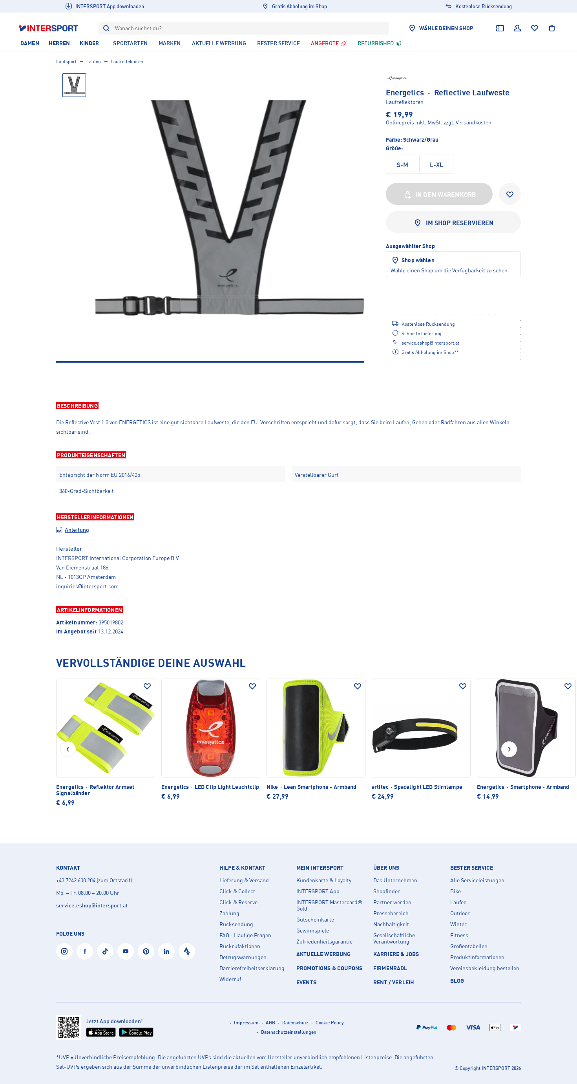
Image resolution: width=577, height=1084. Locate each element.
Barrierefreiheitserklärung (252, 968)
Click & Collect (237, 891)
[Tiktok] (105, 951)
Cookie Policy (330, 1023)
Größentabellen (469, 946)
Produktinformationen (477, 957)
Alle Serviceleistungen (477, 880)
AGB (270, 1023)
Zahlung (229, 913)
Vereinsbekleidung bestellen (484, 968)
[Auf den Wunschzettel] (147, 686)
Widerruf (230, 979)
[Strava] (187, 951)
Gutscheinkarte (315, 919)
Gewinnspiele (312, 930)
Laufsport (66, 61)
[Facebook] (85, 951)
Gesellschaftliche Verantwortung (394, 938)
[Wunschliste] (534, 28)
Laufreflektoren (127, 61)
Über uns (386, 868)
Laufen (93, 61)
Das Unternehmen (395, 880)
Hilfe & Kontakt (242, 868)
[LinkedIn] (166, 951)
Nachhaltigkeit (391, 924)
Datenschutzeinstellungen (288, 1032)
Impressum (246, 1023)
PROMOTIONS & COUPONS (329, 968)
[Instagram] (64, 951)
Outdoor (460, 913)
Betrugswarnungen (243, 957)
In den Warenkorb (446, 195)
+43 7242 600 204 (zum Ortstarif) (94, 880)
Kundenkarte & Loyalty (323, 880)
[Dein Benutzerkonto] (517, 28)
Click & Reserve (238, 902)
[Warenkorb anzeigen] (552, 28)
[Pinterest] (146, 951)
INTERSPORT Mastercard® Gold (329, 905)
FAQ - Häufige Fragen (245, 935)
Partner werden (392, 902)
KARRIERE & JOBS (396, 954)
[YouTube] (125, 951)
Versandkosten (473, 122)
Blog (457, 980)
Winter (458, 924)
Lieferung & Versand (244, 880)
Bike (455, 891)
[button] (288, 405)
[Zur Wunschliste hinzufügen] (510, 194)
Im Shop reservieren (460, 223)
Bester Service (471, 868)
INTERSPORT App (318, 891)
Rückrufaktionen (239, 946)
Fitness (459, 935)
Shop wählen (418, 260)
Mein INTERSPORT (319, 868)
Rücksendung (236, 924)
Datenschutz (295, 1023)
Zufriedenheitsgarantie (324, 941)
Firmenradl (390, 968)
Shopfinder (386, 891)
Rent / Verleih (393, 982)
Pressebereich (391, 913)
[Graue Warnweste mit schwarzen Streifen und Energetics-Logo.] (229, 207)
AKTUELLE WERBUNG (323, 954)
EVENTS (306, 982)
